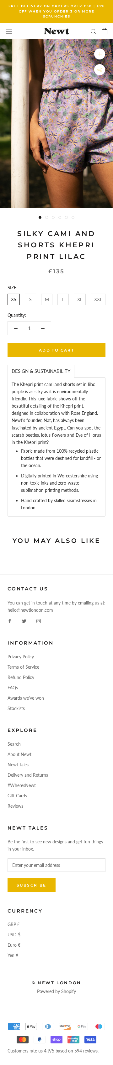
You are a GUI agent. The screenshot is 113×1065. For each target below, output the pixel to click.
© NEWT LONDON (56, 982)
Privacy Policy (21, 656)
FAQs (13, 687)
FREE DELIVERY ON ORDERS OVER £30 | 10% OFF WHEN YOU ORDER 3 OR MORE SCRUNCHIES (56, 11)
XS (13, 299)
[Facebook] (10, 620)
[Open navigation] (9, 31)
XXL (98, 299)
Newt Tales (18, 764)
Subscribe (31, 885)
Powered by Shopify (56, 991)
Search (14, 744)
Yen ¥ (13, 955)
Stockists (16, 708)
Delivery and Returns (28, 775)
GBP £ (14, 924)
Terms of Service (23, 667)
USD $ (14, 934)
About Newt (19, 754)
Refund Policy (21, 677)
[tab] (41, 371)
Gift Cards (17, 795)
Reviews (15, 806)
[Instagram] (38, 620)
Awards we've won (26, 698)
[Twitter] (24, 620)
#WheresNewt (22, 785)
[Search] (93, 31)
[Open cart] (104, 31)
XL (79, 299)
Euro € (14, 945)
